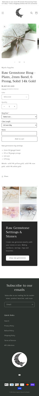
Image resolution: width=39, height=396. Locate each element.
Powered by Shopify (25, 392)
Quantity (4, 102)
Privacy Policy (9, 326)
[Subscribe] (32, 304)
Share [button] (6, 176)
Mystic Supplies (16, 392)
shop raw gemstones (17, 258)
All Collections (9, 345)
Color (3, 92)
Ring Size (5, 113)
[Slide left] (14, 62)
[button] (2, 13)
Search (6, 321)
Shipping (4, 89)
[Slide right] (24, 62)
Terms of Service (10, 340)
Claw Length (6, 121)
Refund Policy (9, 331)
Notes (4, 130)
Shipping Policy (9, 335)
